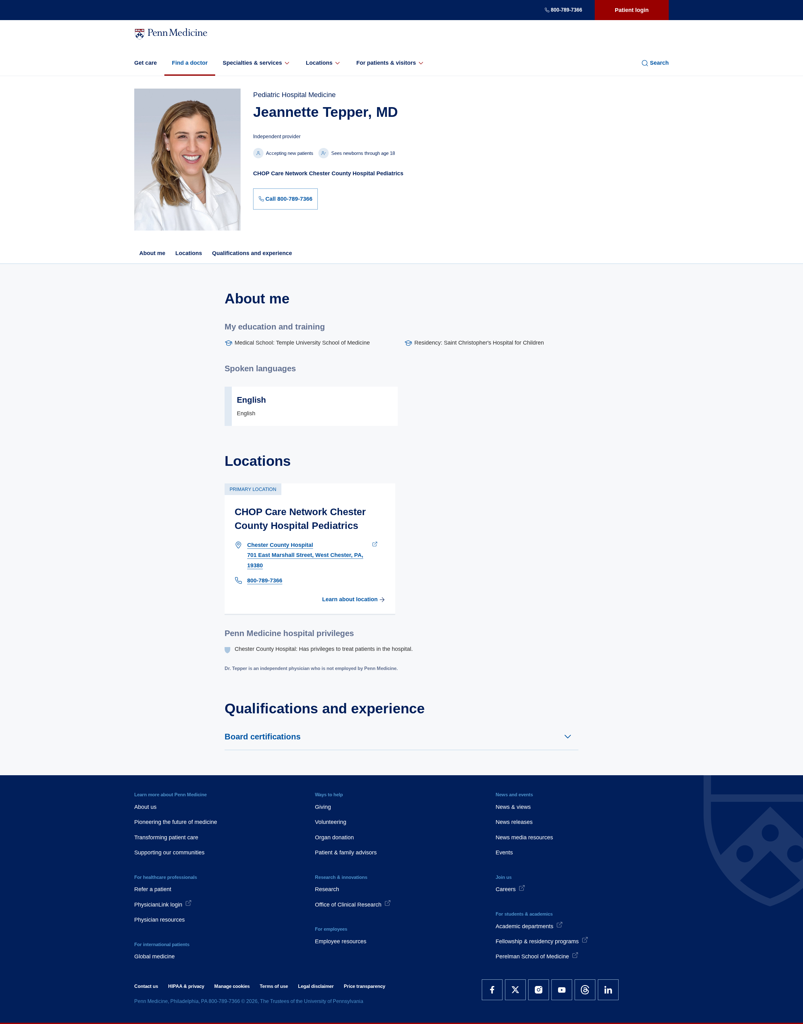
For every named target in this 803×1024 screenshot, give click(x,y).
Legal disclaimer (316, 986)
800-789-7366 (566, 10)
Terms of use (274, 986)
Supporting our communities (169, 852)
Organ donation (334, 837)
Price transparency (364, 986)
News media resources (524, 837)
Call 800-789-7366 (288, 199)
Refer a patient (152, 889)
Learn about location (350, 599)
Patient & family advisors (346, 852)
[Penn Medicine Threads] (585, 990)
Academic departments (524, 926)
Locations (319, 63)
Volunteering (330, 822)
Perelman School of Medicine (532, 956)
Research (327, 889)
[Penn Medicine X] (515, 990)
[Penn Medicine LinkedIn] (608, 990)
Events (504, 852)
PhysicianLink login (158, 904)
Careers (506, 889)
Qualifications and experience (252, 253)
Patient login (632, 10)
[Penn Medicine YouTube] (562, 990)
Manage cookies (232, 986)
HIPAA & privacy (186, 986)
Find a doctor (190, 63)
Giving (323, 807)
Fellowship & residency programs (537, 941)
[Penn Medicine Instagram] (539, 990)
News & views (513, 807)
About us (145, 807)
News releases (514, 822)
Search (659, 63)
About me (152, 253)
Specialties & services (252, 63)
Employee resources (340, 941)
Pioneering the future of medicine (175, 822)
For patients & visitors (386, 63)
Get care (145, 63)
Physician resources (159, 920)
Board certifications (262, 736)
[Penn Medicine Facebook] (492, 990)
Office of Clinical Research (348, 904)
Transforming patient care (166, 837)
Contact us (146, 986)
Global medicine (154, 956)
